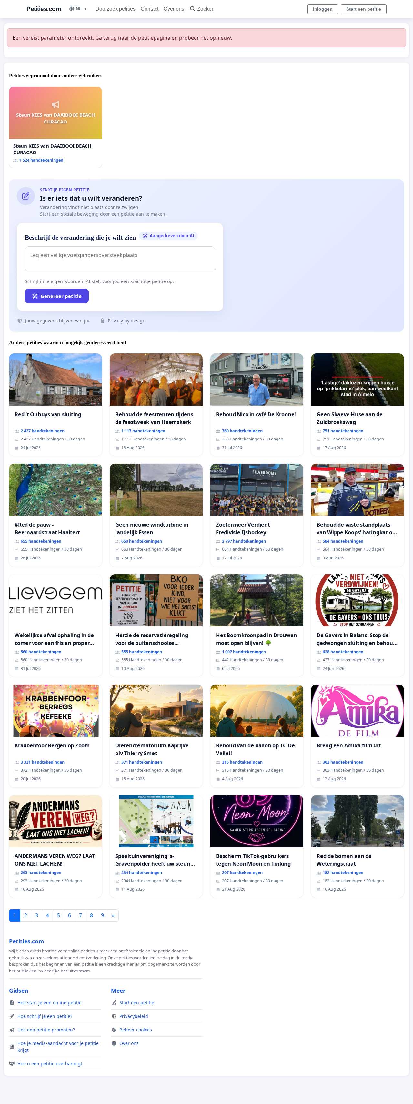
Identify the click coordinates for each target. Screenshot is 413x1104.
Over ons (174, 9)
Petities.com (43, 8)
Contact (149, 9)
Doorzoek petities (116, 9)
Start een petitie (363, 9)
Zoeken (206, 9)
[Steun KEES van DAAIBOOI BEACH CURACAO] (55, 127)
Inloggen (323, 9)
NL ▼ (82, 8)
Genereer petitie (61, 296)
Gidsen (18, 990)
